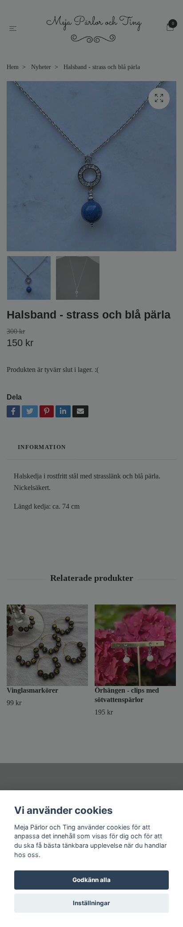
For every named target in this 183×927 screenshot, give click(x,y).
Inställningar (91, 903)
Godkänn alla (91, 879)
